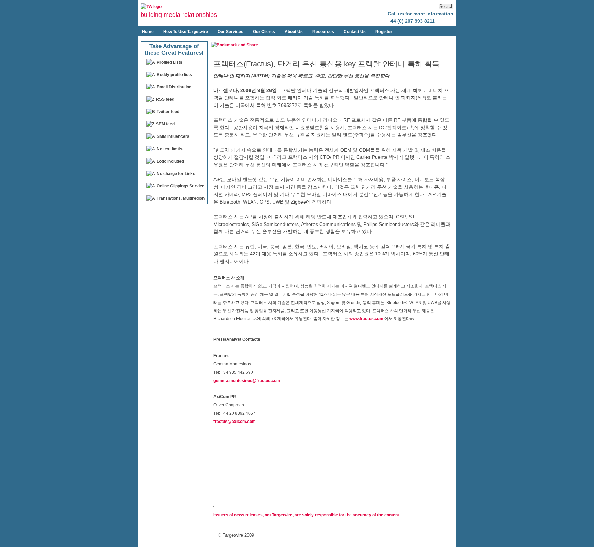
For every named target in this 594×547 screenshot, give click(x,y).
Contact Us (355, 31)
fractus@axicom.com (234, 421)
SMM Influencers (173, 136)
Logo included (170, 161)
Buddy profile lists (174, 74)
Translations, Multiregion (181, 198)
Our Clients (264, 31)
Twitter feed (168, 111)
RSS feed (165, 99)
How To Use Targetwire (185, 31)
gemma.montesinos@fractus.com (246, 380)
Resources (323, 31)
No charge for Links (176, 173)
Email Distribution (174, 87)
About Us (294, 31)
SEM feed (165, 124)
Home (148, 31)
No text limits (170, 148)
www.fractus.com (366, 318)
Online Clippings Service (181, 186)
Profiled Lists (170, 62)
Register (383, 31)
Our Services (230, 31)
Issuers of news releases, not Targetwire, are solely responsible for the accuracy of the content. (306, 515)
